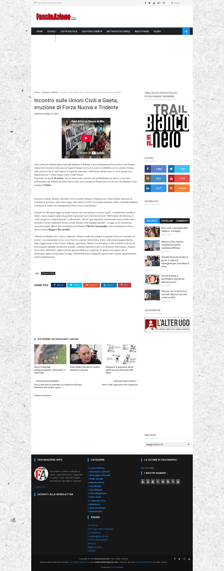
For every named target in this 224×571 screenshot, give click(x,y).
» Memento (94, 504)
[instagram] (164, 3)
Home (40, 31)
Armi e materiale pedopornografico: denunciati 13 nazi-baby (49, 370)
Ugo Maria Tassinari (77, 562)
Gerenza (92, 543)
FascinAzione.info (102, 558)
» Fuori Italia (94, 496)
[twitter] (149, 3)
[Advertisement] (134, 16)
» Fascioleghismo (97, 493)
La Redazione (94, 532)
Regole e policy (95, 547)
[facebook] (145, 3)
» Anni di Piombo (97, 507)
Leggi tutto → (41, 486)
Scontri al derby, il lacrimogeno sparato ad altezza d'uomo (172, 279)
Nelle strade (142, 31)
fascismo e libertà (50, 92)
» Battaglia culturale (99, 475)
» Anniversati (95, 511)
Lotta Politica (69, 31)
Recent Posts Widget (147, 468)
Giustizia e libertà (92, 31)
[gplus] (159, 3)
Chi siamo (92, 525)
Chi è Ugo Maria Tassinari (100, 528)
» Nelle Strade (95, 478)
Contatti (92, 550)
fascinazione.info (143, 562)
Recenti (152, 220)
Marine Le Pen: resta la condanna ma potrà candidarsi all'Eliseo (172, 244)
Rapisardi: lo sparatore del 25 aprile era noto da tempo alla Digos (119, 370)
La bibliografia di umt (98, 536)
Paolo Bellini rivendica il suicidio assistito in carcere (85, 368)
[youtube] (154, 3)
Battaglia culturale (118, 31)
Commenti (182, 220)
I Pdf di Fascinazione (98, 539)
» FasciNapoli (95, 489)
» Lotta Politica (96, 468)
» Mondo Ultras (96, 482)
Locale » (51, 31)
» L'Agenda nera (97, 500)
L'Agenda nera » (45, 38)
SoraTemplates (117, 567)
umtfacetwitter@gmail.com (106, 562)
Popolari (167, 220)
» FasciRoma (94, 486)
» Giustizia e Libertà (99, 471)
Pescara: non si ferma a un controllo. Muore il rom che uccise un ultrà (174, 294)
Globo (157, 31)
